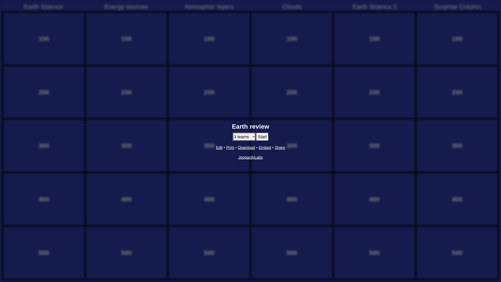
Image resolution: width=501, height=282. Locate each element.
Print (230, 147)
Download (246, 147)
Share (280, 147)
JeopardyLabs (250, 157)
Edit (219, 147)
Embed (265, 147)
